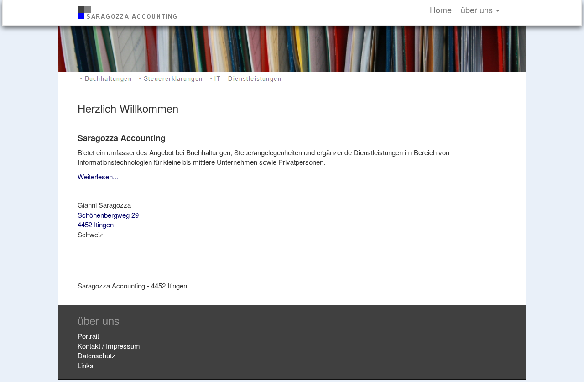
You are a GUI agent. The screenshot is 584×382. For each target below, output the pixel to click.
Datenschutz (96, 355)
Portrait (88, 335)
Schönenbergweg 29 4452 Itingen (108, 219)
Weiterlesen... (98, 176)
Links (86, 365)
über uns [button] (478, 10)
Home (441, 10)
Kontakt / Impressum (109, 346)
